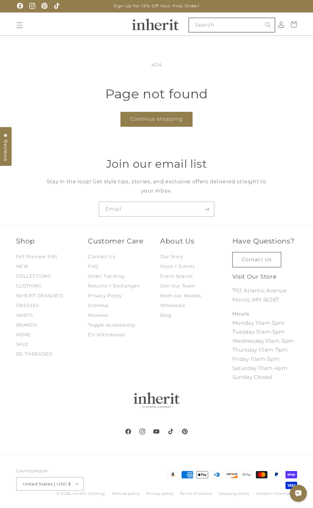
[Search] (268, 25)
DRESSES (27, 305)
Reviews (98, 315)
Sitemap (98, 305)
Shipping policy (234, 494)
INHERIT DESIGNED (40, 295)
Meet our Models (180, 295)
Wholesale (173, 305)
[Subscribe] (207, 209)
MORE (23, 335)
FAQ (93, 266)
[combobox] (232, 25)
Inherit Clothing (89, 494)
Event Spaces (176, 276)
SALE (22, 344)
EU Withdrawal (106, 335)
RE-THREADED (34, 354)
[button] (19, 25)
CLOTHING (29, 286)
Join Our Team (177, 286)
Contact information (276, 494)
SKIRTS (24, 315)
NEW (22, 266)
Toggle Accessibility (111, 325)
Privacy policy (160, 494)
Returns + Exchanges (113, 286)
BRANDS (26, 325)
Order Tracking (106, 276)
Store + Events (177, 266)
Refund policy (126, 494)
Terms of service (196, 494)
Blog (165, 315)
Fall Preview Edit (36, 256)
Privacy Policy (105, 295)
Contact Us (101, 256)
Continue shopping (156, 119)
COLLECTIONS (33, 276)
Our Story (171, 256)
